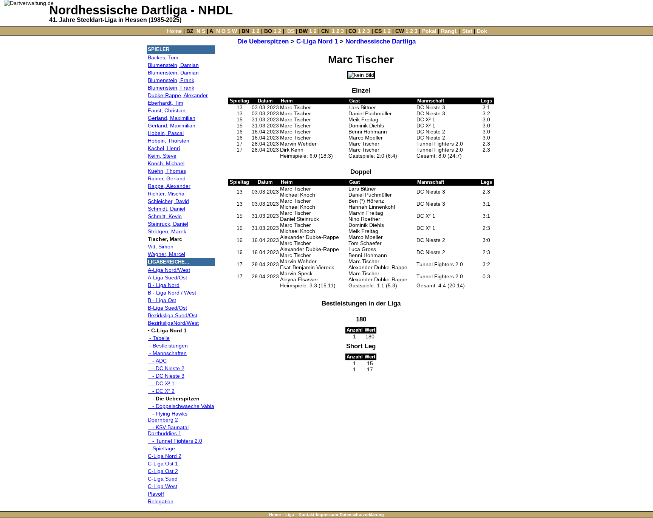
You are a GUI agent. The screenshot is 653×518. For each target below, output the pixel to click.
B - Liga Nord (163, 285)
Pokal (429, 31)
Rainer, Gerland (167, 178)
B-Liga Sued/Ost (167, 308)
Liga (289, 514)
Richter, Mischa (166, 194)
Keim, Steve (162, 156)
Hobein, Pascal (166, 133)
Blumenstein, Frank (171, 80)
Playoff (156, 494)
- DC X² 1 (161, 383)
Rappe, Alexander (169, 186)
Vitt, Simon (160, 246)
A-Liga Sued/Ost (167, 278)
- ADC (157, 361)
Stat (467, 31)
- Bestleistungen (168, 346)
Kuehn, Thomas (167, 171)
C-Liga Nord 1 (317, 41)
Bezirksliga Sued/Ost (172, 315)
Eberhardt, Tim (165, 103)
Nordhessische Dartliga (380, 41)
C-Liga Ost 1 (163, 464)
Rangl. (449, 31)
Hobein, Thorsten (168, 141)
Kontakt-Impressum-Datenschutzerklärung (341, 514)
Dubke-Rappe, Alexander (178, 95)
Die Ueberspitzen (263, 41)
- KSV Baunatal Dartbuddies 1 (168, 430)
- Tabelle (159, 338)
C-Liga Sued (163, 479)
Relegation (160, 501)
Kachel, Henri (164, 148)
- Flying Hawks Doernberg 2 (167, 417)
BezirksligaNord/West (173, 323)
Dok (482, 31)
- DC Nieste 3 (166, 376)
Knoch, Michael (166, 163)
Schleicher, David (168, 201)
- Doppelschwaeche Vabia (181, 406)
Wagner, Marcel (166, 254)
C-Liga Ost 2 (163, 471)
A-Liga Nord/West (169, 270)
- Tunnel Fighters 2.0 (175, 441)
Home (174, 31)
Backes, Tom (163, 57)
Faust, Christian (167, 110)
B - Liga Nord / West (172, 293)
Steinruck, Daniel (168, 224)
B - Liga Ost (162, 300)
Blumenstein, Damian (173, 65)
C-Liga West (162, 486)
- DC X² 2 (161, 391)
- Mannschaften (167, 353)
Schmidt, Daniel (166, 209)
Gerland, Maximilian (171, 118)
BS (290, 31)
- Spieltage (161, 448)
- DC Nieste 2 (166, 368)
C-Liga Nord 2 (164, 456)
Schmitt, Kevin (165, 216)
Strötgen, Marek (167, 231)
